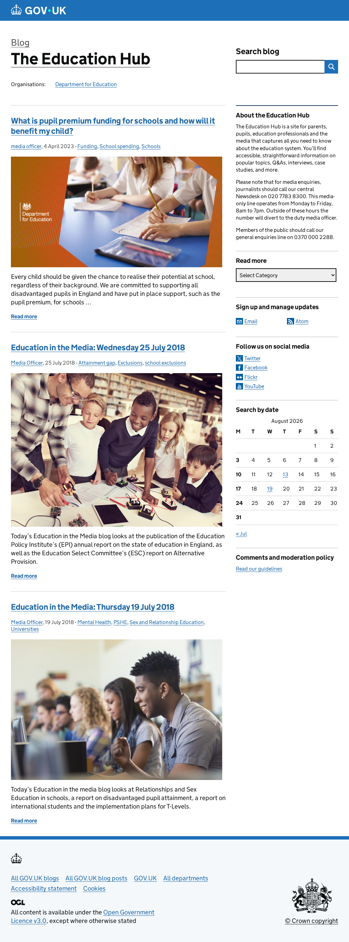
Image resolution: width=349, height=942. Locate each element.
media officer (26, 146)
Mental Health (94, 622)
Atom (301, 321)
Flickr (251, 377)
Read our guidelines (259, 568)
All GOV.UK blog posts (96, 878)
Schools (151, 146)
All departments (185, 878)
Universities (25, 629)
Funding (87, 146)
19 (270, 488)
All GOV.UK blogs (35, 878)
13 (285, 474)
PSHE (120, 622)
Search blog (257, 51)
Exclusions (130, 363)
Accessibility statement (44, 888)
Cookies (94, 888)
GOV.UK (145, 878)
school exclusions (165, 363)
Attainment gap (96, 363)
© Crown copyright (311, 921)
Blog (20, 42)
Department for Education (86, 84)
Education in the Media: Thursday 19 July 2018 (92, 607)
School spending (119, 146)
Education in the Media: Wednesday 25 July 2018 (98, 347)
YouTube (254, 386)
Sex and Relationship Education (167, 622)
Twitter (252, 358)
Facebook (256, 367)
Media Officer (27, 363)
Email (250, 321)
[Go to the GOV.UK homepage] (38, 10)
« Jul (241, 533)
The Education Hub (80, 59)
